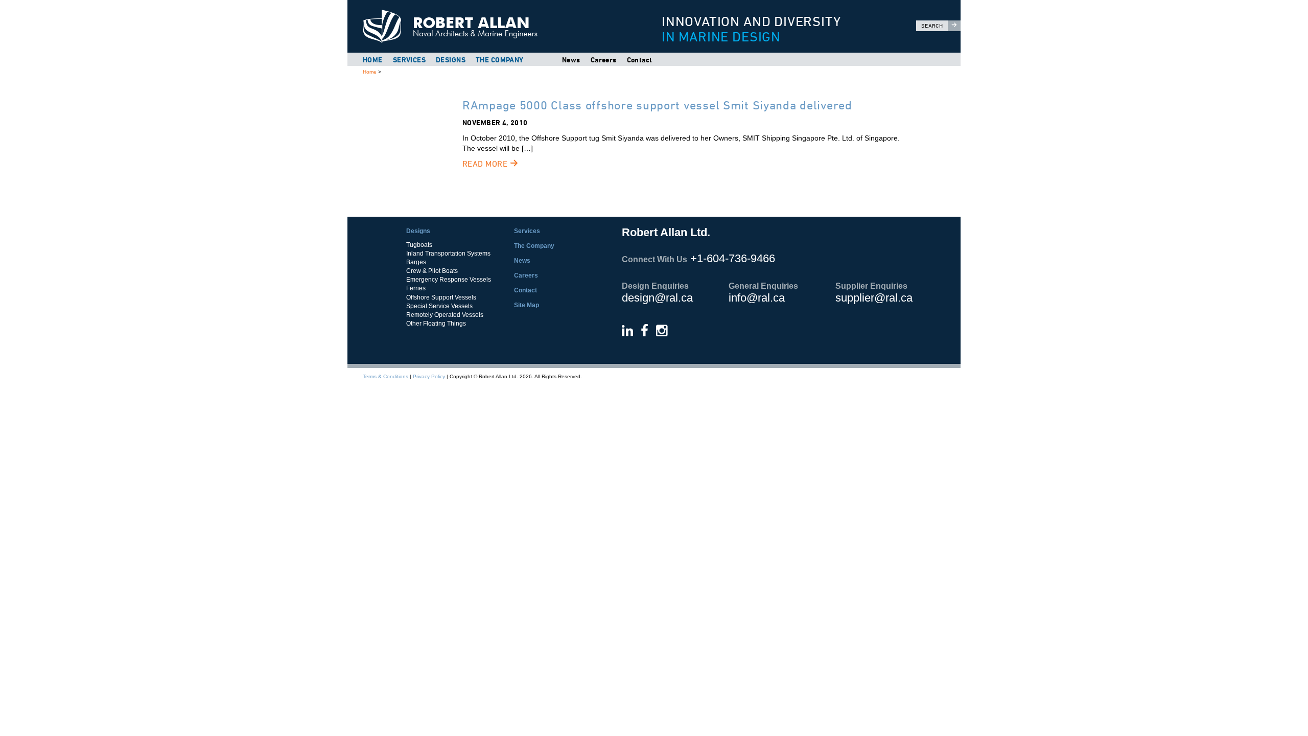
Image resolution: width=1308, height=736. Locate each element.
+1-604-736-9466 (732, 258)
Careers (604, 60)
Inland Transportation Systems (448, 253)
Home (373, 60)
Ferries (416, 288)
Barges (416, 262)
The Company (500, 60)
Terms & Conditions (385, 376)
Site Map (526, 305)
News (571, 60)
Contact (639, 60)
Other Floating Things (436, 323)
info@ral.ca (757, 297)
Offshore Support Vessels (441, 297)
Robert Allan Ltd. (491, 26)
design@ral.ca (657, 297)
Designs (450, 60)
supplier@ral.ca (874, 297)
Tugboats (419, 244)
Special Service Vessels (439, 306)
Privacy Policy (429, 376)
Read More (486, 164)
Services (409, 60)
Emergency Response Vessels (448, 279)
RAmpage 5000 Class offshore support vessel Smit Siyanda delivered (657, 105)
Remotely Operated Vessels (444, 314)
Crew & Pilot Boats (432, 270)
